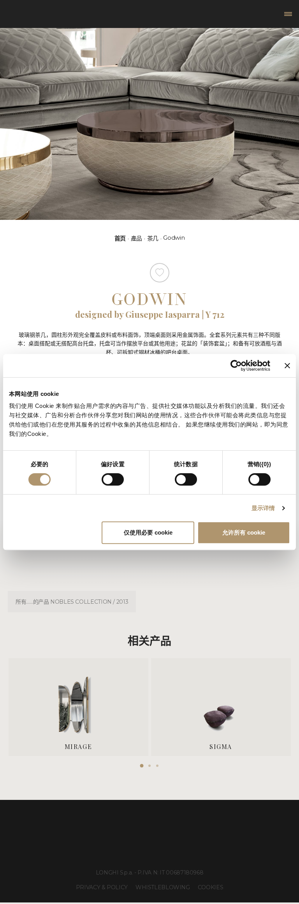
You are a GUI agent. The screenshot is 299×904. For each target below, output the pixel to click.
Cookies (210, 887)
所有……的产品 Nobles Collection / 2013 (72, 601)
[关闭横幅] (287, 365)
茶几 (152, 238)
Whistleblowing (162, 887)
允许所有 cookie (243, 532)
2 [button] (149, 766)
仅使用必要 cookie (148, 532)
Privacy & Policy (102, 887)
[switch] (113, 479)
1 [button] (142, 766)
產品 (136, 238)
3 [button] (157, 766)
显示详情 (263, 508)
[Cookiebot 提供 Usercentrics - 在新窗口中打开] (236, 365)
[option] (78, 707)
